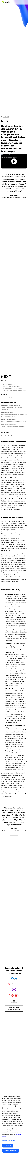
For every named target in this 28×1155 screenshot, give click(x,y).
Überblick (6, 116)
